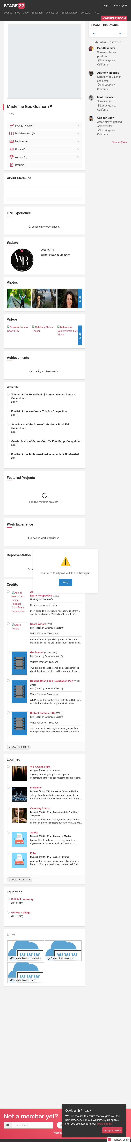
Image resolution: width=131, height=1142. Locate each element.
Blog (17, 12)
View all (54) (119, 142)
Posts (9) (24, 125)
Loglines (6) (21, 141)
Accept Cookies (112, 1130)
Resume (19, 165)
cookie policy (104, 1123)
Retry (65, 582)
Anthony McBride (108, 72)
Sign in (107, 5)
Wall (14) (26, 133)
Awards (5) (21, 157)
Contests (85, 12)
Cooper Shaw (105, 117)
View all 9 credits (19, 747)
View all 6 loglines (20, 879)
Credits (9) (20, 149)
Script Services (70, 12)
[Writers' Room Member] (50, 105)
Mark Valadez (106, 97)
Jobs (26, 12)
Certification (52, 12)
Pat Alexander (106, 48)
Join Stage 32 (120, 5)
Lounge (8, 12)
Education (37, 12)
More (79, 298)
